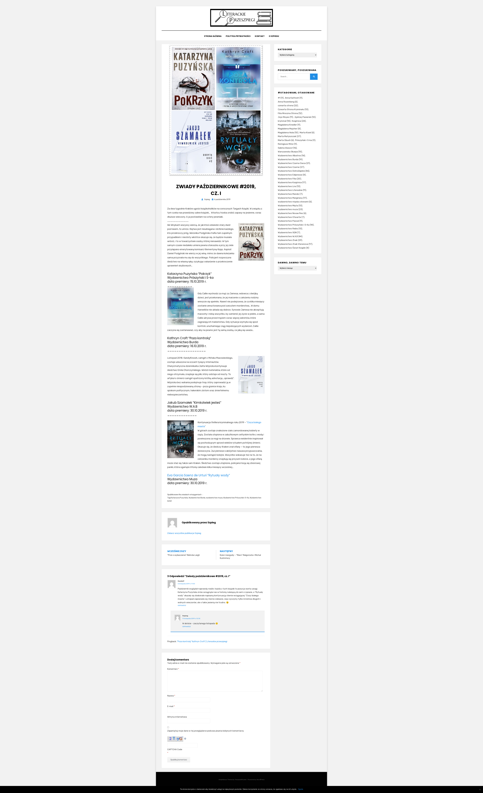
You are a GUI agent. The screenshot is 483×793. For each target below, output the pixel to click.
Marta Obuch (286, 140)
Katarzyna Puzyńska (179, 498)
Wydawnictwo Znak (290, 240)
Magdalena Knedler (289, 124)
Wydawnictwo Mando (290, 194)
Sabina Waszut (287, 148)
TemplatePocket (240, 779)
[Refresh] (185, 738)
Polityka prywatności (238, 36)
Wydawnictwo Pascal (290, 221)
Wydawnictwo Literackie (292, 190)
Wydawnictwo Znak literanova (295, 244)
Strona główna (213, 36)
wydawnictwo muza (214, 498)
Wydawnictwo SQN (289, 232)
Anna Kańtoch (293, 98)
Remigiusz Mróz (287, 144)
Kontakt (260, 36)
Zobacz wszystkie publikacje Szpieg (184, 533)
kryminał (284, 121)
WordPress (261, 779)
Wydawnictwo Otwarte (291, 217)
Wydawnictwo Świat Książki (293, 248)
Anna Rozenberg (287, 101)
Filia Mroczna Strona (290, 113)
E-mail (171, 706)
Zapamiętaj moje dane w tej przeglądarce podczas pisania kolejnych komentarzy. (205, 731)
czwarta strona (288, 105)
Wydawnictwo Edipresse (292, 174)
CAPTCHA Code (174, 749)
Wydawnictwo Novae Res (292, 213)
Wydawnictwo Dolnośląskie (293, 171)
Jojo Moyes (285, 117)
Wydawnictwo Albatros (291, 155)
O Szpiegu (274, 36)
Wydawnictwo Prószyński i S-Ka (236, 498)
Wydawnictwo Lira (289, 186)
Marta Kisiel (307, 132)
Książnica (299, 121)
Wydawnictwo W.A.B (290, 236)
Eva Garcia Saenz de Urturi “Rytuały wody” (198, 475)
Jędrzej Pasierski (305, 117)
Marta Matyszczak (289, 136)
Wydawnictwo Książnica (292, 182)
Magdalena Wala (288, 132)
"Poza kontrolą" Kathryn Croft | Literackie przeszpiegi (202, 641)
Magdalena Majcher (289, 128)
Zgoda (300, 789)
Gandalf (181, 581)
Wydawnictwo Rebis (290, 228)
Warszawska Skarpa (290, 151)
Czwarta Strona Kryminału (293, 109)
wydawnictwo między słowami (295, 201)
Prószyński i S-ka (305, 140)
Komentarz (173, 669)
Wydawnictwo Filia (289, 178)
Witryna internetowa (177, 717)
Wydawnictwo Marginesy (292, 198)
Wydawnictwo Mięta (290, 205)
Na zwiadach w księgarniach (190, 495)
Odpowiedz (182, 605)
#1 (281, 98)
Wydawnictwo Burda (197, 498)
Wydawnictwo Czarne (291, 167)
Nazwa (171, 696)
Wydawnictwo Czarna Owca (294, 163)
